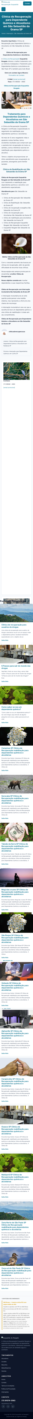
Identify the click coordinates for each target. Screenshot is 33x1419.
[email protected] (19, 79)
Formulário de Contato (16, 75)
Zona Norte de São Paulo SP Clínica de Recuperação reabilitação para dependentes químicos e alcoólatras (15, 1226)
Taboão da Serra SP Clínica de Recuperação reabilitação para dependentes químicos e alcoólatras (14, 847)
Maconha (4, 1365)
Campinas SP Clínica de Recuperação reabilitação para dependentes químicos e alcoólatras (14, 751)
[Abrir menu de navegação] (3, 9)
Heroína (3, 1371)
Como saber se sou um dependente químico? (11, 708)
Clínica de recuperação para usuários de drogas (13, 626)
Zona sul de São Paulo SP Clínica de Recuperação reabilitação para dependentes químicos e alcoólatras (16, 1271)
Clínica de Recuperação (11, 59)
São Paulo (7, 1008)
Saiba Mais (4, 640)
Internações (5, 1392)
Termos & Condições (7, 1386)
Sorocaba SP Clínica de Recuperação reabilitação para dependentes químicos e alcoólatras (14, 799)
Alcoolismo (4, 1358)
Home (3, 33)
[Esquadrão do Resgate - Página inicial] (10, 3)
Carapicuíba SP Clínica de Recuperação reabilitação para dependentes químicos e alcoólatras (14, 1082)
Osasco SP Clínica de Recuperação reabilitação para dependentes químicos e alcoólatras (14, 1130)
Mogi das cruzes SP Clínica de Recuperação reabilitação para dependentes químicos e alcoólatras (14, 893)
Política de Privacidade (8, 1389)
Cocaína (3, 1361)
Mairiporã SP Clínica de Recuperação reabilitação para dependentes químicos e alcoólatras (14, 1178)
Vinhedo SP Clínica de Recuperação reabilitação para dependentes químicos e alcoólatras (14, 986)
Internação (10, 33)
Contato (27, 3)
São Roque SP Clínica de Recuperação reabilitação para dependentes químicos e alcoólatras (14, 938)
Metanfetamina (6, 1368)
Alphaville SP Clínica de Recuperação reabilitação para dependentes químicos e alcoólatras (14, 1034)
